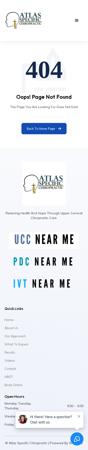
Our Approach (15, 336)
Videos (10, 360)
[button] (76, 20)
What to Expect (16, 344)
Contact (10, 369)
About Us (11, 328)
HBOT (9, 377)
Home (9, 320)
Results (10, 352)
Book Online (13, 385)
